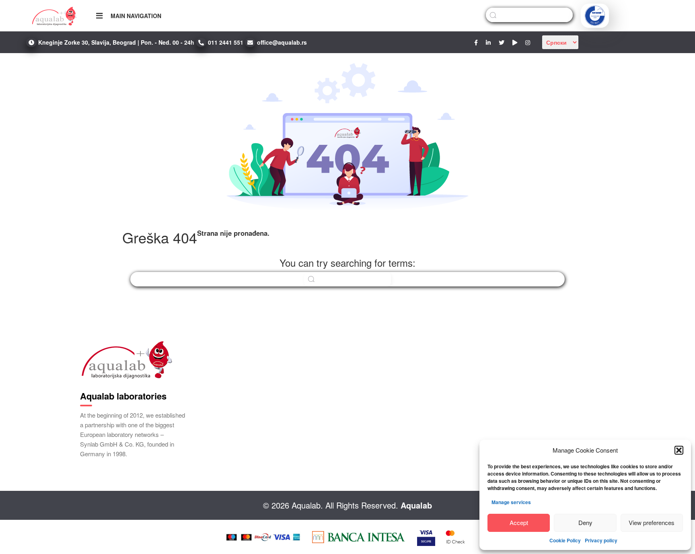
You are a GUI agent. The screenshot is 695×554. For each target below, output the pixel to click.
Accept (519, 522)
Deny (585, 522)
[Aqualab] (54, 16)
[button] (679, 450)
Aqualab (416, 505)
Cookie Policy (565, 540)
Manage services (511, 502)
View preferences (651, 522)
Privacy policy (601, 540)
